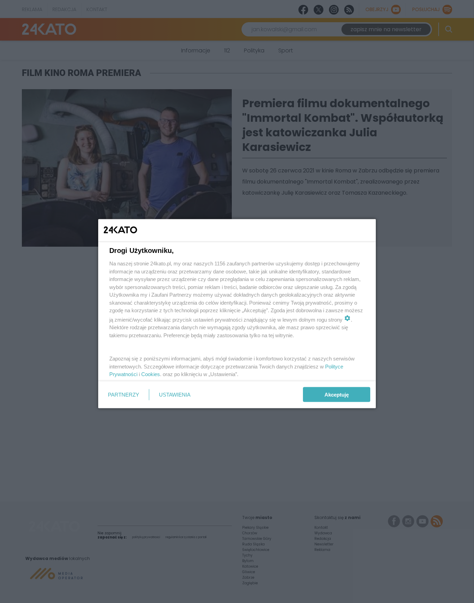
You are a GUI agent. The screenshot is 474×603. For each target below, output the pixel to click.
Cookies (150, 374)
